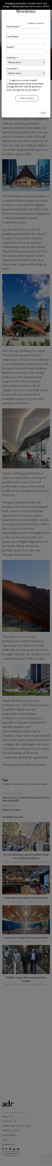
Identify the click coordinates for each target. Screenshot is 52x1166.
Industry (13, 57)
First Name (14, 26)
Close (43, 113)
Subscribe (27, 98)
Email (11, 47)
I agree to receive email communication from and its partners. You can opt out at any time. (25, 85)
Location (13, 68)
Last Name (12, 36)
